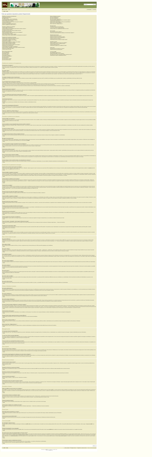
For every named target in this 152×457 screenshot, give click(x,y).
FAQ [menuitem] (9, 9)
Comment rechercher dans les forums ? (56, 35)
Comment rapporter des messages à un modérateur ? (10, 46)
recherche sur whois (63, 433)
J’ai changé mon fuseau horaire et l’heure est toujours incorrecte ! (11, 30)
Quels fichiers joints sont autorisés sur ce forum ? (57, 48)
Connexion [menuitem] (94, 9)
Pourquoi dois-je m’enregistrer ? (6, 17)
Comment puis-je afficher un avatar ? (7, 33)
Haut (4, 68)
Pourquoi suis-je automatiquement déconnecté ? (9, 23)
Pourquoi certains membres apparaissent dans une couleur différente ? (60, 21)
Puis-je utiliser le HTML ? (5, 53)
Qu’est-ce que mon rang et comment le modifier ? (9, 34)
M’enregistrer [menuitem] (89, 9)
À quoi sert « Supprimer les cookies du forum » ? (9, 24)
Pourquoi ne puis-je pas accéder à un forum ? (8, 43)
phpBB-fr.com (51, 450)
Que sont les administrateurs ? (54, 17)
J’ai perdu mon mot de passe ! (6, 22)
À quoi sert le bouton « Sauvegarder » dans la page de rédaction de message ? (13, 47)
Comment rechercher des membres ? (55, 38)
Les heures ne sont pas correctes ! (7, 29)
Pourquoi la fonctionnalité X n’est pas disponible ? (57, 53)
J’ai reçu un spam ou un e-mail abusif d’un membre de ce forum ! (59, 28)
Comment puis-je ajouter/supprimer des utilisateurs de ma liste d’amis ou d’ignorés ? (62, 32)
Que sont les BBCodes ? (5, 52)
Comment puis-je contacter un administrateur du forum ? (58, 55)
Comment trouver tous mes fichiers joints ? (56, 49)
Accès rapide (5, 9)
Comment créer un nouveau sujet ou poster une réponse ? (10, 38)
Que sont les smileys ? (5, 54)
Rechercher (93, 4)
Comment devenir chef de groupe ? (55, 20)
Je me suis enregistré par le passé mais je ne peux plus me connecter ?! (12, 21)
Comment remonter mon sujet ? (6, 49)
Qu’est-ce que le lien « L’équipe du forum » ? (56, 23)
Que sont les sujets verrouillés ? (7, 58)
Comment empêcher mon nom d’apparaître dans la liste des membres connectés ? (14, 28)
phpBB (28, 140)
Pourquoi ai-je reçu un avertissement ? (7, 45)
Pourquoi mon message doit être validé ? (8, 48)
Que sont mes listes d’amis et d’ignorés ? (56, 31)
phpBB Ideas (51, 429)
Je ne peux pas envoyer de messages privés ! (57, 26)
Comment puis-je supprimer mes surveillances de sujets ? (58, 45)
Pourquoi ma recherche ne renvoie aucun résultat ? (57, 36)
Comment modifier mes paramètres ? (7, 27)
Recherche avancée (95, 4)
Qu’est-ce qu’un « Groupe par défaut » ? (56, 22)
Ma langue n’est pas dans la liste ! (7, 31)
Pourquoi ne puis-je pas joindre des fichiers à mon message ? (11, 44)
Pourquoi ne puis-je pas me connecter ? (8, 20)
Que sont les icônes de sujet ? (6, 59)
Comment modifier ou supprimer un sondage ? (9, 42)
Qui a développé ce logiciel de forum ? (55, 52)
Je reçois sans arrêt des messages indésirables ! (57, 27)
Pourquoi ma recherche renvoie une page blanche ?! (57, 37)
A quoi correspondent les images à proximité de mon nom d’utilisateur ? (12, 32)
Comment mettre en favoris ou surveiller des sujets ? (57, 43)
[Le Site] (21, 4)
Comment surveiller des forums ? (55, 44)
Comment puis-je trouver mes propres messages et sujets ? (58, 39)
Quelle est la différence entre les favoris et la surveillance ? (58, 42)
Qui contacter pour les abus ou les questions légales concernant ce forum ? (61, 54)
